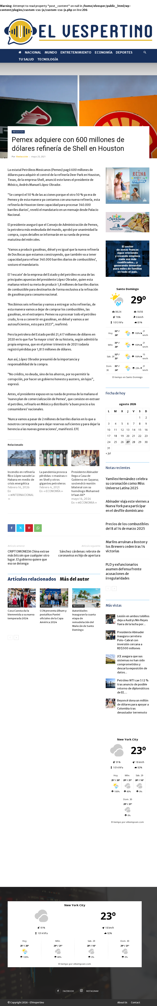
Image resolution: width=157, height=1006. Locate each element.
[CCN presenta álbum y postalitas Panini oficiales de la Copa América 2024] (54, 598)
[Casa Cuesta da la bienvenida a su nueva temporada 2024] (22, 598)
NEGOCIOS (18, 131)
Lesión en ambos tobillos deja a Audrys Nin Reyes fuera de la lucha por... (133, 620)
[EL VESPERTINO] (78, 30)
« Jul (108, 453)
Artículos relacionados (32, 579)
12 (122, 429)
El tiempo (116, 822)
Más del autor (74, 579)
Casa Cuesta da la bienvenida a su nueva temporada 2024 (21, 614)
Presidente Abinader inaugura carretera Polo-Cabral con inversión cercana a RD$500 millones (130, 640)
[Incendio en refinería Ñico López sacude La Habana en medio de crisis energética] (22, 458)
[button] (144, 52)
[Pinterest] (29, 528)
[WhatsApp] (38, 528)
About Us (122, 1002)
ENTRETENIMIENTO (76, 52)
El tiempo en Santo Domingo (127, 377)
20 (127, 436)
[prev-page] (10, 637)
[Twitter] (20, 528)
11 (115, 429)
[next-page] (16, 637)
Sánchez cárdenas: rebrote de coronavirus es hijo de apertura (79, 553)
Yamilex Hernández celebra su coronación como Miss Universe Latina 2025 (126, 483)
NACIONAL (33, 52)
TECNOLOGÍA (47, 59)
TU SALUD (26, 59)
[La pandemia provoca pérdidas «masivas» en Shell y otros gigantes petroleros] (53, 458)
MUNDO (51, 52)
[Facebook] (11, 528)
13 (127, 429)
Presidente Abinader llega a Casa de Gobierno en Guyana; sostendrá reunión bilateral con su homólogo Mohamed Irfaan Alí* (85, 483)
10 (108, 429)
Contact (135, 1002)
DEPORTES (124, 52)
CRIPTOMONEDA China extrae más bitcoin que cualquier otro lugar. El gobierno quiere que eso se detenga (28, 557)
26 (122, 442)
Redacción (22, 156)
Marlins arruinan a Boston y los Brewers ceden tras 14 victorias (126, 546)
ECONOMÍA (103, 52)
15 (139, 429)
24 (108, 442)
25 (115, 442)
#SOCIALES (14, 606)
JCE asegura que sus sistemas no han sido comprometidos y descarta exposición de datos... (132, 664)
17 (108, 436)
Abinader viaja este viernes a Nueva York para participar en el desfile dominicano (127, 506)
